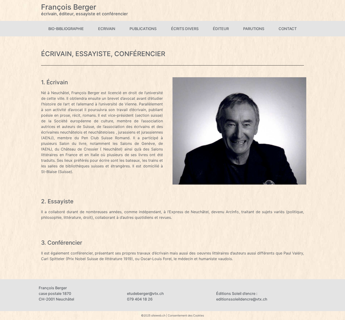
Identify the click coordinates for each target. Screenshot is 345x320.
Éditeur (221, 28)
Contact (288, 28)
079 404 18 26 (140, 299)
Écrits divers (185, 28)
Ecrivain (106, 28)
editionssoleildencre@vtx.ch (241, 299)
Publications (143, 28)
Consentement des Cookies (186, 315)
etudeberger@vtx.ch (145, 293)
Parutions (253, 28)
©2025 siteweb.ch (153, 315)
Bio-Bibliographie (66, 28)
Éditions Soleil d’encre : (236, 293)
